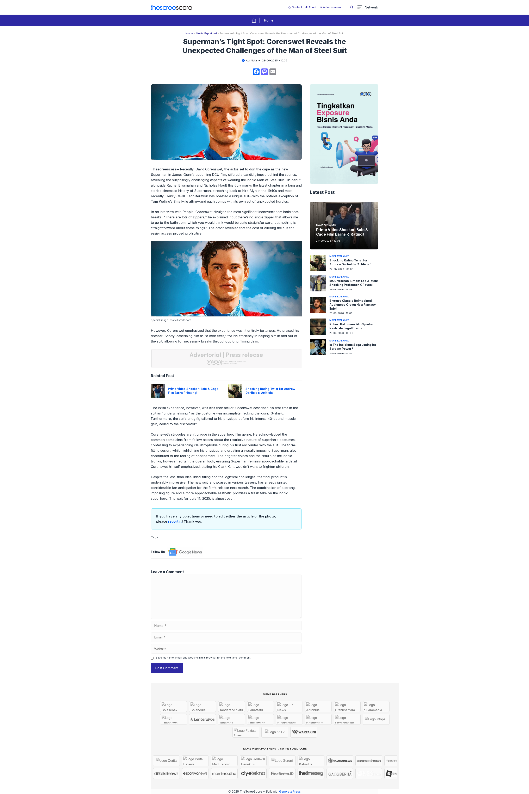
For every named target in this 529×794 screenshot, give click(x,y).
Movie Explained (206, 33)
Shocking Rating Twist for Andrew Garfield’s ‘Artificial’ (270, 390)
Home (268, 20)
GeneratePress (290, 791)
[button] (351, 7)
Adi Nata (251, 60)
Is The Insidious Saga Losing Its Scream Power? (352, 346)
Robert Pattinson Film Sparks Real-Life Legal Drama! (351, 326)
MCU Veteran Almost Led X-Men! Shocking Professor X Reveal (353, 282)
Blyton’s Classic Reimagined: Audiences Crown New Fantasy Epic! (352, 304)
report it (175, 521)
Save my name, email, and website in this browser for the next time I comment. (203, 657)
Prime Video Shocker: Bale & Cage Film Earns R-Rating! (193, 390)
